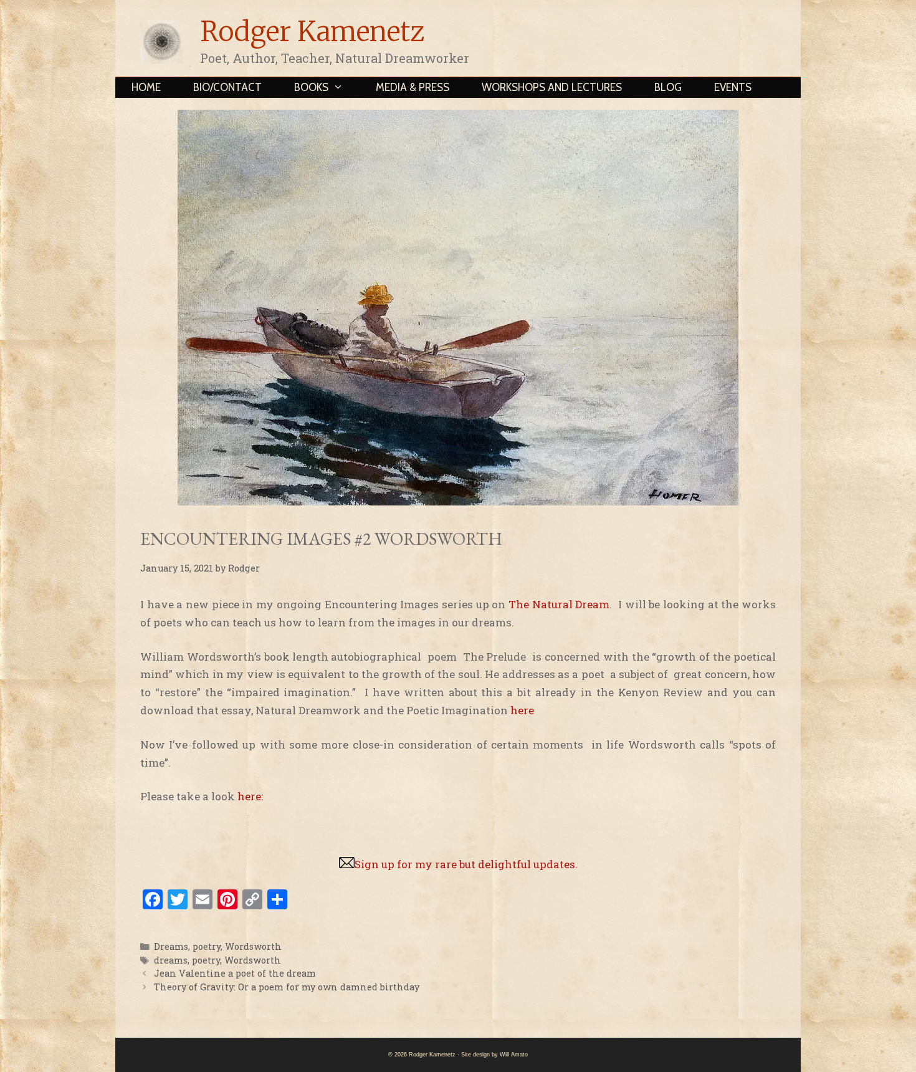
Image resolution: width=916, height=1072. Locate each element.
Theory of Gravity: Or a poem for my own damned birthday (286, 987)
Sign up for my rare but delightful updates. (466, 864)
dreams (171, 960)
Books (311, 87)
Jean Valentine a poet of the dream (235, 973)
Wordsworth (253, 946)
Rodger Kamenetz (312, 32)
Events (732, 87)
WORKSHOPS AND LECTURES (552, 87)
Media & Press (412, 87)
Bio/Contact (227, 87)
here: (251, 796)
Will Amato (514, 1054)
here (524, 710)
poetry (207, 946)
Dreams (171, 946)
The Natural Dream (558, 604)
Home (146, 87)
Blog (668, 87)
